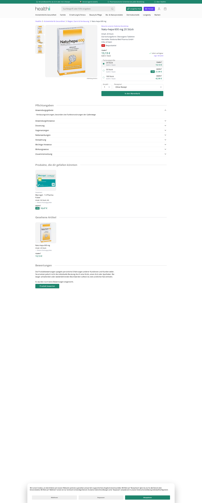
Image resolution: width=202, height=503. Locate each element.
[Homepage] (42, 8)
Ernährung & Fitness (77, 15)
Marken (157, 15)
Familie (63, 15)
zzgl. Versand (158, 56)
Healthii (38, 21)
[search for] (112, 9)
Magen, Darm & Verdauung (78, 21)
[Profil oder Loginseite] (159, 8)
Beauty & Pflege (95, 15)
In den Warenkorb (132, 93)
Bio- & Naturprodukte (114, 15)
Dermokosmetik (133, 15)
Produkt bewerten (47, 286)
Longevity (147, 15)
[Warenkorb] (164, 8)
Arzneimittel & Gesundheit (45, 15)
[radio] (132, 63)
